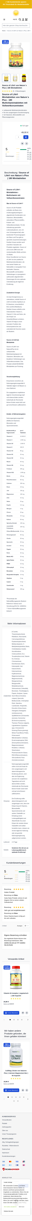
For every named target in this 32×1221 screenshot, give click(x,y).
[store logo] (16, 13)
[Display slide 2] (14, 1020)
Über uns (5, 1130)
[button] (16, 56)
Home (3, 30)
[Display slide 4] (22, 1020)
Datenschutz (6, 1149)
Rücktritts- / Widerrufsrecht (10, 1145)
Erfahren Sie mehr (8, 1211)
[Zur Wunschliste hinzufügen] (22, 143)
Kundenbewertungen (8, 1156)
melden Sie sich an (10, 943)
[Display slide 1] (10, 1020)
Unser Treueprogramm (9, 1134)
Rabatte (4, 1123)
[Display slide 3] (18, 1020)
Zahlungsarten (6, 1127)
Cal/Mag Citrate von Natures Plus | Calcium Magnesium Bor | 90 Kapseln (16, 1073)
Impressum (5, 1152)
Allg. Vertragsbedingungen (10, 1142)
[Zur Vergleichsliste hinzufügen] (26, 143)
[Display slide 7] (18, 1101)
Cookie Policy (21, 1202)
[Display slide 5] (24, 1097)
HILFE (15, 19)
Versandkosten (7, 1120)
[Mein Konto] (23, 19)
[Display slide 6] (14, 1101)
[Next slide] (28, 1020)
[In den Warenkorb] (25, 137)
